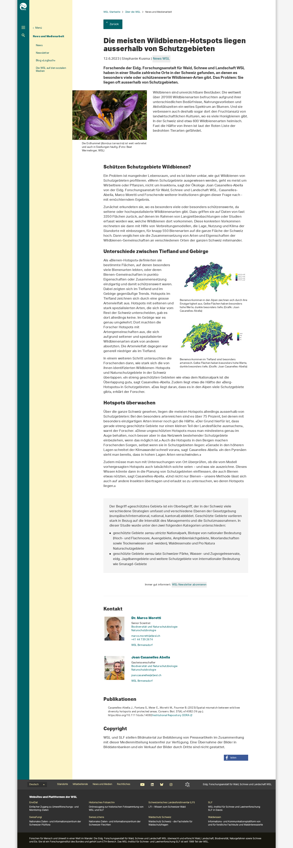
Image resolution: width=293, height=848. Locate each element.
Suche (23, 35)
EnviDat (33, 802)
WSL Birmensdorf (141, 645)
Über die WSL (133, 12)
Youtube (142, 784)
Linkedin (152, 784)
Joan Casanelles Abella (150, 657)
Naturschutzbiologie (143, 630)
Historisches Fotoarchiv (102, 802)
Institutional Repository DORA (171, 715)
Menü (38, 28)
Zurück (114, 24)
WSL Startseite (111, 12)
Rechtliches (123, 784)
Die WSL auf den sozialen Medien (51, 69)
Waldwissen (214, 817)
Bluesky (161, 784)
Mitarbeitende (80, 784)
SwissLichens (96, 817)
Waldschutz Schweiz (159, 817)
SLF (187, 785)
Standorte (62, 784)
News (39, 45)
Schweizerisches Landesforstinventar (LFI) (171, 802)
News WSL (161, 58)
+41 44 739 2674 (142, 640)
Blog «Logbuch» (45, 60)
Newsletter (42, 53)
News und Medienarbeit (48, 36)
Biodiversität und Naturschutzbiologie (154, 627)
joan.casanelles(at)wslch (146, 675)
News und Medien (102, 784)
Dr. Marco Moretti (146, 618)
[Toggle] (23, 27)
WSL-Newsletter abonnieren (189, 585)
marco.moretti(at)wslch (145, 636)
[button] (236, 758)
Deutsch (34, 784)
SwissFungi (35, 817)
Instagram (171, 784)
